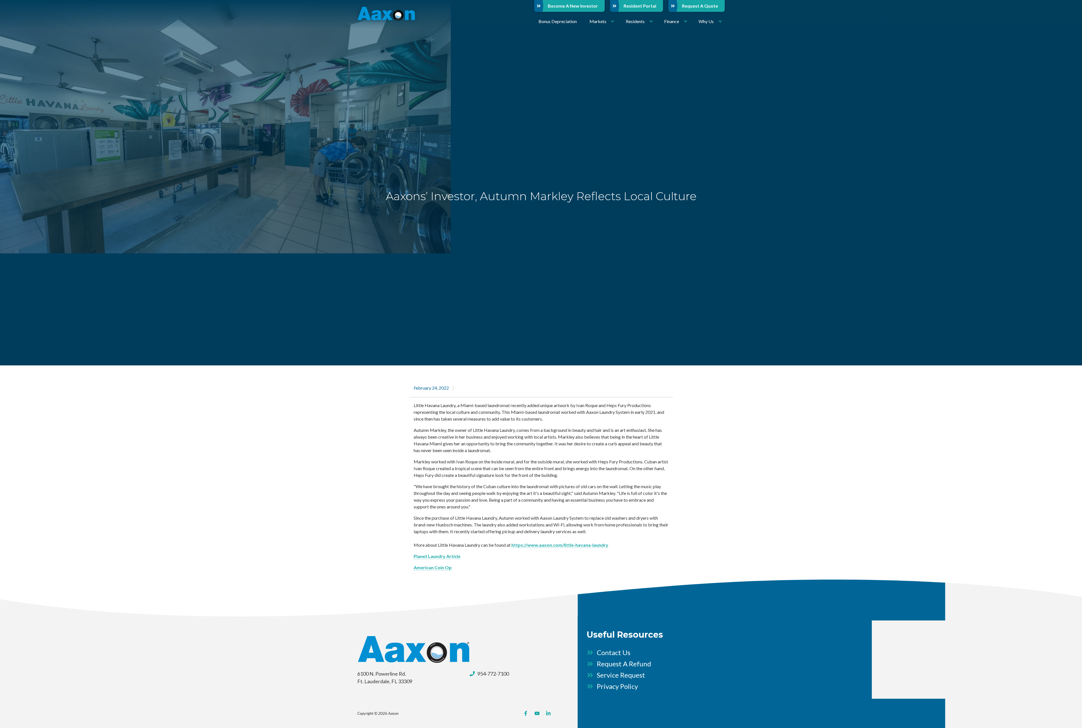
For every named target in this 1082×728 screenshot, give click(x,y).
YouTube (537, 713)
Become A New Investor (573, 5)
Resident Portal (640, 5)
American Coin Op (433, 567)
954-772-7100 (493, 674)
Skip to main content (25, 8)
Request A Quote (700, 5)
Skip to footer (18, 15)
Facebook (525, 713)
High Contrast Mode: (25, 21)
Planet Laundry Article (437, 556)
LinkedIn (548, 713)
